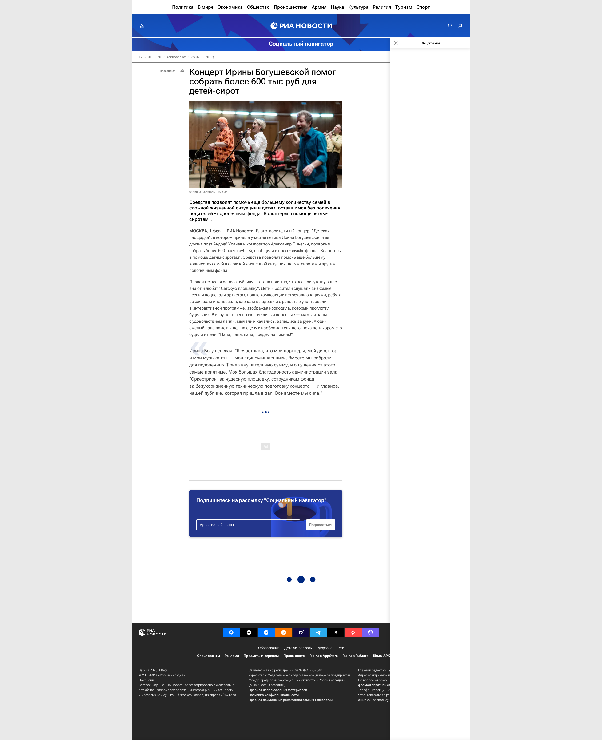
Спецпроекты (208, 656)
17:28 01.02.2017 (152, 57)
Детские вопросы (298, 648)
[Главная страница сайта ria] (301, 26)
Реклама (232, 656)
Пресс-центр (294, 656)
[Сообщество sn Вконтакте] (266, 632)
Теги (340, 648)
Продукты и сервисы (261, 656)
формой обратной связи (377, 685)
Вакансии (146, 680)
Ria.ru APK (381, 656)
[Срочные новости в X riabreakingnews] (353, 632)
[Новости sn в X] (335, 632)
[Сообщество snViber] (370, 632)
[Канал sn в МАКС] (231, 632)
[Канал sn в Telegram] (318, 632)
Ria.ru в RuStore (355, 656)
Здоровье (324, 648)
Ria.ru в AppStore (323, 656)
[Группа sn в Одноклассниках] (283, 632)
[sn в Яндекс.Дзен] (248, 632)
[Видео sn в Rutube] (301, 632)
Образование (269, 648)
